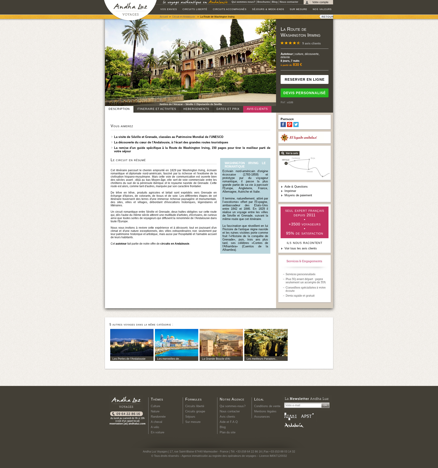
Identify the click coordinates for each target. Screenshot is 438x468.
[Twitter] (296, 124)
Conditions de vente (267, 406)
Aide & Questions (296, 186)
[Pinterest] (289, 124)
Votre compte (320, 2)
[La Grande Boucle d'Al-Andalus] (221, 355)
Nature (155, 411)
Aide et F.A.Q (229, 422)
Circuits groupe (195, 411)
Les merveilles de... (169, 358)
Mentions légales (265, 411)
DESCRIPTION (119, 109)
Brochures (263, 1)
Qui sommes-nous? (232, 406)
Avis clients (257, 109)
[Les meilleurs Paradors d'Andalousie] (266, 355)
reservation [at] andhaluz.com (128, 423)
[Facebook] (283, 124)
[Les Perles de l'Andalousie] (132, 355)
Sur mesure (298, 9)
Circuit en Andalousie (184, 16)
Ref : (284, 102)
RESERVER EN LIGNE (305, 79)
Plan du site (227, 432)
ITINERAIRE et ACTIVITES (156, 109)
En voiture (157, 432)
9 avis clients (311, 43)
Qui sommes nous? (243, 1)
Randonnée (158, 416)
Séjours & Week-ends (268, 9)
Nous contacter (289, 1)
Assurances (262, 416)
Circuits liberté (194, 9)
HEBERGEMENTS (196, 109)
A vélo (155, 427)
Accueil (164, 16)
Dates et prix (228, 109)
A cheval (156, 422)
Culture (155, 406)
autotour (121, 243)
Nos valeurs (322, 9)
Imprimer (290, 191)
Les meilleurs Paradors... (262, 358)
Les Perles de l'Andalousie (129, 358)
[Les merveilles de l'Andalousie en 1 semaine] (176, 355)
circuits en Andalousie (174, 243)
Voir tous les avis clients (300, 248)
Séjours (190, 416)
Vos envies (168, 9)
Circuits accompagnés (230, 9)
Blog (275, 1)
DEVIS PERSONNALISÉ (304, 93)
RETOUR (328, 16)
